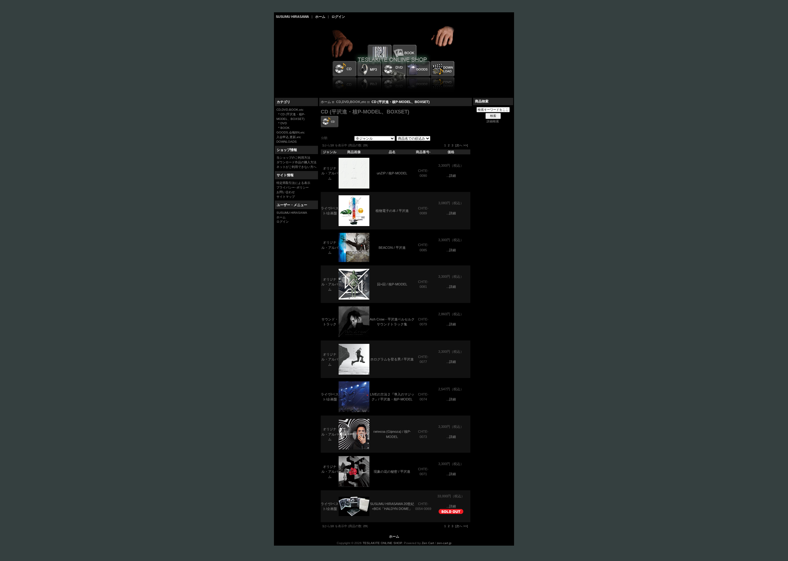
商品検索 (481, 101)
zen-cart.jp (444, 543)
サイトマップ (285, 196)
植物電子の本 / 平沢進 (392, 211)
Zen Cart (428, 543)
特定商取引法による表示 (293, 183)
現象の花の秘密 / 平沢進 (392, 471)
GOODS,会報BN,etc (290, 132)
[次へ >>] (461, 145)
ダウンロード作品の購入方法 (296, 162)
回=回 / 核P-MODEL (392, 284)
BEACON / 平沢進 (392, 247)
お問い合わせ (285, 192)
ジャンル (329, 152)
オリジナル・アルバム (329, 173)
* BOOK (283, 127)
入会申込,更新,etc (288, 137)
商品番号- (423, 152)
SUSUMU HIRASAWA (292, 16)
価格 (451, 152)
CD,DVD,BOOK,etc (351, 102)
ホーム (320, 16)
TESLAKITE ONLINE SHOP (382, 543)
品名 (392, 152)
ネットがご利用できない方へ (296, 167)
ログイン (338, 16)
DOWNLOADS (286, 141)
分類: (324, 138)
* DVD (281, 123)
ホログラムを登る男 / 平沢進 (392, 359)
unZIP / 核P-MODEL (392, 173)
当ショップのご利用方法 (293, 157)
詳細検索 (493, 121)
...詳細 (451, 175)
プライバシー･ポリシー (292, 187)
